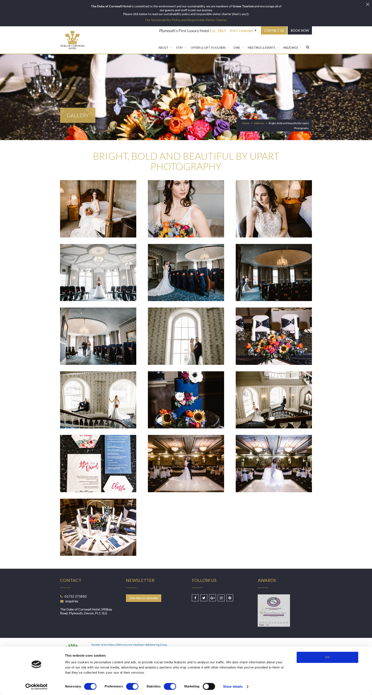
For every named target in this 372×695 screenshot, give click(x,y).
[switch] (132, 686)
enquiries (71, 601)
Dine (237, 47)
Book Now (300, 30)
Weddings (290, 47)
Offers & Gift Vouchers (208, 47)
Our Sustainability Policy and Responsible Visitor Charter (186, 20)
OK (327, 657)
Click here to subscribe (143, 598)
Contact (274, 30)
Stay (179, 47)
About (163, 47)
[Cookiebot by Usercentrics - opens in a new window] (36, 686)
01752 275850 (76, 596)
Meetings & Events (261, 47)
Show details (233, 686)
